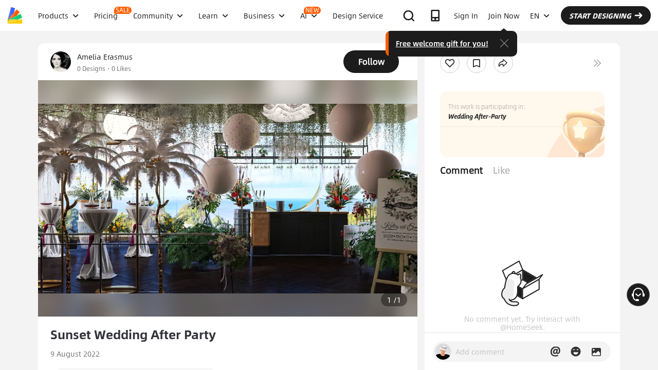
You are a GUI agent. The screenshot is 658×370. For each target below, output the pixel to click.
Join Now (504, 15)
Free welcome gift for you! (442, 43)
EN (534, 15)
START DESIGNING (600, 15)
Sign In (466, 15)
